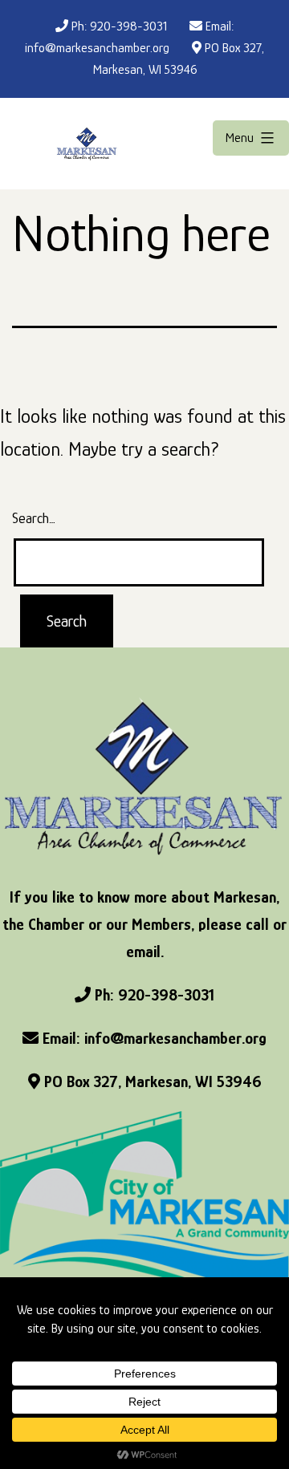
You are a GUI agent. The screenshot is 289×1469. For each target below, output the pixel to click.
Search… (33, 518)
